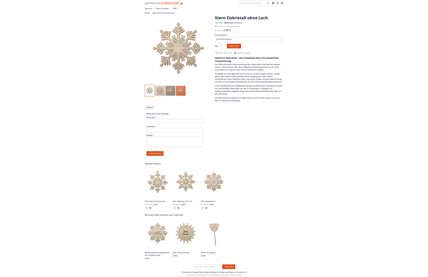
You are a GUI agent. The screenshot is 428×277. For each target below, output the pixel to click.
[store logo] (163, 3)
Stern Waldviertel (208, 201)
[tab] (150, 107)
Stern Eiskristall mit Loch (155, 201)
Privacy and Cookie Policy (192, 272)
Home (147, 13)
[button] (149, 91)
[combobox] (254, 3)
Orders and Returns (227, 272)
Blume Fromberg (208, 252)
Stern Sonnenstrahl (181, 252)
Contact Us (241, 272)
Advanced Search (211, 272)
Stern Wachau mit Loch (182, 201)
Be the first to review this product (227, 26)
